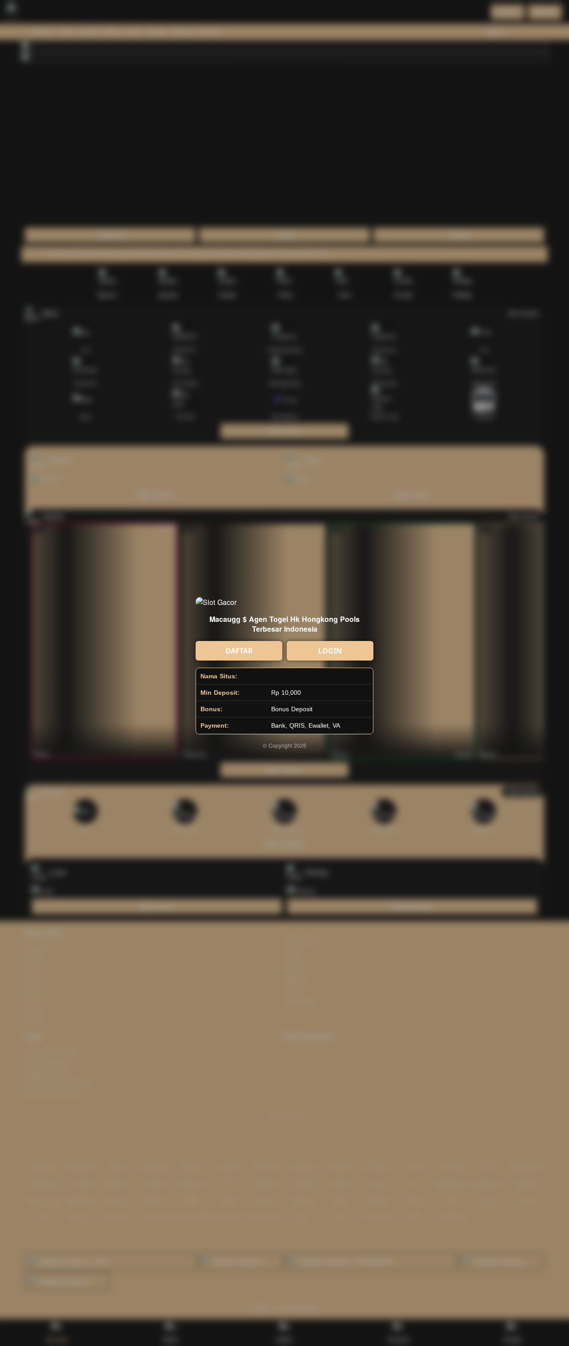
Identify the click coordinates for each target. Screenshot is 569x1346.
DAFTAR (239, 651)
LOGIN (330, 651)
